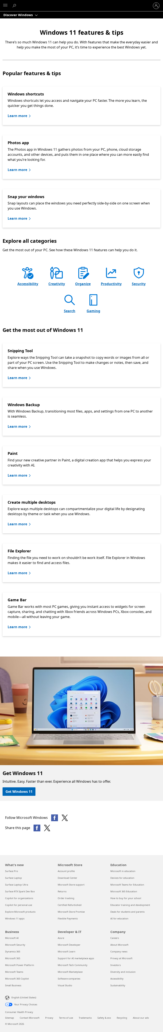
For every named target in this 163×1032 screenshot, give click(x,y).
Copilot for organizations (19, 898)
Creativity (56, 283)
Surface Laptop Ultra (16, 884)
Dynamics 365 (12, 951)
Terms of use (66, 1017)
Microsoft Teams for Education (127, 884)
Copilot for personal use (18, 904)
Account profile (66, 871)
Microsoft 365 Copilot (17, 978)
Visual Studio (65, 985)
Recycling (122, 1017)
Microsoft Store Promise (71, 911)
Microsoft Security (15, 944)
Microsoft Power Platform (19, 965)
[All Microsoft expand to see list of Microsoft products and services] (5, 6)
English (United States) (23, 997)
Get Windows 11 (19, 791)
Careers (114, 938)
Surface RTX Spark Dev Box (20, 891)
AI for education (119, 918)
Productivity (111, 283)
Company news (118, 951)
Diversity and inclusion (123, 971)
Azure (61, 938)
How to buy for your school (125, 898)
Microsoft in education (122, 871)
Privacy (49, 1017)
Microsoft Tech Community (72, 965)
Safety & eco (104, 1017)
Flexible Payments (68, 918)
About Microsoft (119, 944)
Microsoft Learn (66, 951)
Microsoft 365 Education (123, 891)
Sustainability (117, 985)
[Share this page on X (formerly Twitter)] (47, 828)
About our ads (141, 1017)
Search (69, 311)
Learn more (17, 115)
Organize (83, 283)
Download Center (67, 877)
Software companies (69, 978)
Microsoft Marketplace (70, 971)
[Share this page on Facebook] (37, 828)
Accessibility (27, 283)
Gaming (93, 311)
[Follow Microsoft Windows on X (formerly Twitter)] (64, 817)
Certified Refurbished (70, 904)
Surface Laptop (13, 877)
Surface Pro (11, 871)
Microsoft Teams (14, 971)
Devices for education (122, 877)
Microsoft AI (12, 938)
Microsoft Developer (69, 944)
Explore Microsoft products (20, 911)
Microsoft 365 (12, 958)
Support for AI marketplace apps (76, 958)
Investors (115, 965)
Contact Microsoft (29, 1017)
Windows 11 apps (14, 918)
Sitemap (9, 1017)
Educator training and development (130, 904)
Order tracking (66, 898)
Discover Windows (18, 15)
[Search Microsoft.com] (14, 5)
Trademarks (85, 1017)
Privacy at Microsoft (121, 958)
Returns (62, 891)
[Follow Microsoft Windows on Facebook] (54, 817)
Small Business (13, 985)
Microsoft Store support (71, 884)
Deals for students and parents (127, 911)
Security (139, 283)
